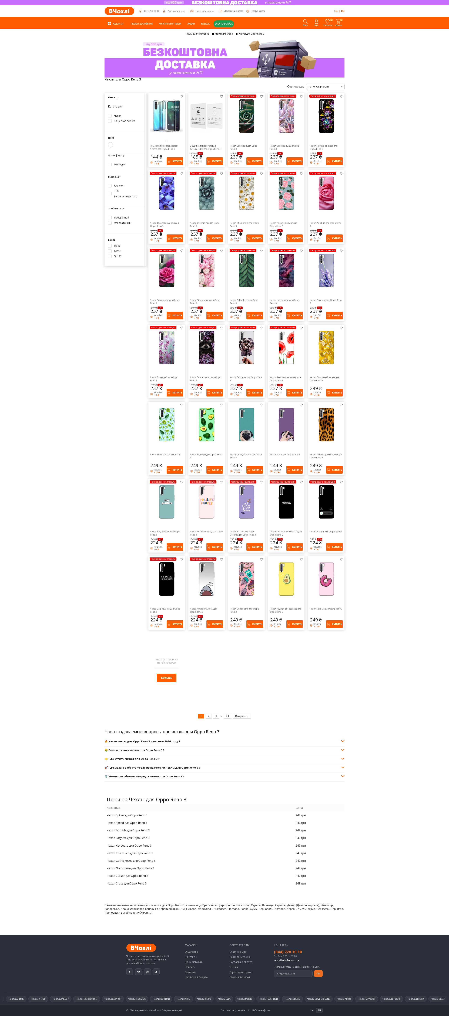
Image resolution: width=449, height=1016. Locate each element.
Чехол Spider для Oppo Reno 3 (127, 815)
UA (336, 11)
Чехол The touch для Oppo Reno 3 (130, 853)
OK (318, 973)
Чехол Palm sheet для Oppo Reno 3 (244, 302)
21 (227, 716)
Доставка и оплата (233, 10)
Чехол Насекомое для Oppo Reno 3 (284, 302)
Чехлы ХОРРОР (32, 998)
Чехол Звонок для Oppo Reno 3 (326, 531)
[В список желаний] (181, 96)
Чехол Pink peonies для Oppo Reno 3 (205, 302)
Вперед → (242, 716)
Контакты (191, 956)
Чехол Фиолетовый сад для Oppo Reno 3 (164, 224)
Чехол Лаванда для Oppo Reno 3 (326, 302)
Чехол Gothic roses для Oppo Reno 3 (131, 861)
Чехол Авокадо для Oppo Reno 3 (206, 456)
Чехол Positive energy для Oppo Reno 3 (206, 533)
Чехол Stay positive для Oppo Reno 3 (165, 533)
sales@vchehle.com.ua (287, 960)
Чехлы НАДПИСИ (188, 998)
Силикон (119, 185)
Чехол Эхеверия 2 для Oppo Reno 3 (284, 147)
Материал (114, 176)
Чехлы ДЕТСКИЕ (311, 998)
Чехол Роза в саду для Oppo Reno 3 (164, 302)
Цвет (111, 137)
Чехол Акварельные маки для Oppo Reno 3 (285, 379)
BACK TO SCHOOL (224, 23)
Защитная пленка (124, 121)
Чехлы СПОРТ (432, 998)
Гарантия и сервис (240, 972)
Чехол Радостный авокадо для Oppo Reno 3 (285, 610)
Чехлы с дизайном (142, 23)
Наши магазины (194, 962)
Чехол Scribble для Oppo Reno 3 (128, 830)
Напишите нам (203, 11)
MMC (117, 251)
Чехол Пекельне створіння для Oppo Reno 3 (286, 533)
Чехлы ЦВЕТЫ (212, 998)
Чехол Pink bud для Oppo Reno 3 (325, 224)
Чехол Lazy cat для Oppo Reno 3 (128, 838)
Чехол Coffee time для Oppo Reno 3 (244, 610)
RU (342, 11)
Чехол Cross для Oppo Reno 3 (127, 883)
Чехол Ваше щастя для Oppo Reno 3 (165, 610)
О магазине (192, 951)
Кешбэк (205, 23)
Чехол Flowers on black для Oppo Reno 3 (323, 147)
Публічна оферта (261, 1010)
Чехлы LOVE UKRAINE (238, 998)
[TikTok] (156, 971)
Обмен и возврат (239, 977)
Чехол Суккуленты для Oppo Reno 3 (205, 224)
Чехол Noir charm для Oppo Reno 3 (130, 868)
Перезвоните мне (176, 11)
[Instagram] (147, 971)
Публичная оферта (196, 977)
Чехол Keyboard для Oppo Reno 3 (129, 845)
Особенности (116, 208)
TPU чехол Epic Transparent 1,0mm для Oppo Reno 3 (164, 147)
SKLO (117, 256)
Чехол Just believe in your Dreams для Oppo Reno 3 (243, 533)
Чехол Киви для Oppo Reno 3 (165, 454)
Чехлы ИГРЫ (103, 998)
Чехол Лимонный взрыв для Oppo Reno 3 (324, 379)
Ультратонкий (122, 222)
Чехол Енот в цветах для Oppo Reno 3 (205, 379)
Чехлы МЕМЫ (164, 998)
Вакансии (190, 972)
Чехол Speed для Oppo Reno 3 (127, 823)
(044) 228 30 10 (151, 10)
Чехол (117, 115)
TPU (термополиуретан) (125, 193)
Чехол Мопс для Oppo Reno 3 (285, 454)
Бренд (111, 239)
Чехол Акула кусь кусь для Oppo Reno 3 (203, 610)
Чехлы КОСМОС (57, 998)
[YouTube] (138, 971)
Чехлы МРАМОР (286, 998)
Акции (191, 23)
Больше (166, 677)
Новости (190, 967)
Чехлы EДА (144, 998)
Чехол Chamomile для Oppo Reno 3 (244, 224)
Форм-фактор (116, 155)
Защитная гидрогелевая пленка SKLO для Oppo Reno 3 (205, 147)
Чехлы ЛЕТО (124, 998)
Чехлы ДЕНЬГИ (335, 998)
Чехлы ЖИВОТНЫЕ (407, 998)
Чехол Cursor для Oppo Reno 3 (127, 876)
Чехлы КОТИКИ (81, 998)
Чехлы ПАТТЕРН (381, 998)
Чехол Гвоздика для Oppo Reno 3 (246, 379)
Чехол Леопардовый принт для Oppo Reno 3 (326, 456)
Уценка (233, 967)
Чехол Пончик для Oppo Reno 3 (326, 608)
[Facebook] (129, 971)
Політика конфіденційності (235, 1010)
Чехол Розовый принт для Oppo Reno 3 (283, 224)
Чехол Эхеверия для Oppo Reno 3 (243, 147)
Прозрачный (121, 217)
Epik (117, 245)
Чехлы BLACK (358, 998)
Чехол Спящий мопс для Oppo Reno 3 (246, 456)
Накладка (119, 164)
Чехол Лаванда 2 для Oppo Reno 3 (164, 379)
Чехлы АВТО (264, 998)
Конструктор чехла (170, 23)
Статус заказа (237, 951)
